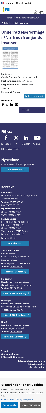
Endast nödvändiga (31, 405)
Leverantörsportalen (12, 234)
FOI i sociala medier (10, 149)
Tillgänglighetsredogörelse (31, 361)
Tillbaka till (16, 23)
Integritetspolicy (25, 399)
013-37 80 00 (16, 288)
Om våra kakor (8, 399)
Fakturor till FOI (8, 238)
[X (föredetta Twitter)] (6, 104)
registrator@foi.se (10, 208)
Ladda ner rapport (34, 96)
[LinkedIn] (11, 104)
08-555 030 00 (16, 202)
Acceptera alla (9, 405)
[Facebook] (3, 104)
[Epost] (16, 104)
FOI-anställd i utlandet (12, 357)
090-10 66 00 (16, 331)
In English (9, 3)
